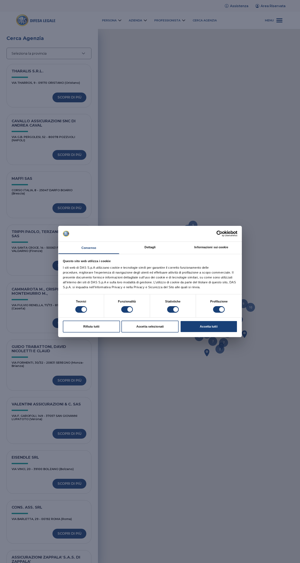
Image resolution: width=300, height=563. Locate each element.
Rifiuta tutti (91, 326)
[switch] (127, 309)
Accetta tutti (208, 326)
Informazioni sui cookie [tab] (211, 247)
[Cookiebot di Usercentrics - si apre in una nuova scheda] (219, 234)
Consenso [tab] (88, 247)
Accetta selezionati (150, 326)
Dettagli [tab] (150, 247)
